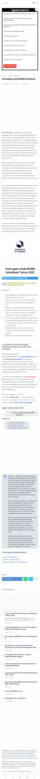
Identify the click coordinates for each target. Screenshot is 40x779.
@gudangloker (17, 359)
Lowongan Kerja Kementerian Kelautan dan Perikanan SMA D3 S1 (20, 665)
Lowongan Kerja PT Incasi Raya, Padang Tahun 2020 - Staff (21, 674)
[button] (5, 3)
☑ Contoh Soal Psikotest (16, 423)
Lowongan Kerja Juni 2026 (13, 771)
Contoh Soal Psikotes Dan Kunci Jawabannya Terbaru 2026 (21, 614)
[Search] (37, 3)
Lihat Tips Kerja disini (13, 768)
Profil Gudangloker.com (13, 691)
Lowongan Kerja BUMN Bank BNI (13, 31)
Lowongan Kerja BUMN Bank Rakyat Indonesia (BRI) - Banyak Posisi (20, 26)
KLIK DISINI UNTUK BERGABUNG (20, 403)
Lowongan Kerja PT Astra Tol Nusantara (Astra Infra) (19, 55)
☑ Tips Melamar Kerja (15, 425)
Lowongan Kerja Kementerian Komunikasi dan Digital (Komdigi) (17, 19)
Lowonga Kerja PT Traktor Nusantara (14, 50)
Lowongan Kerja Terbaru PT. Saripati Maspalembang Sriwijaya (18, 656)
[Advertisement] (20, 109)
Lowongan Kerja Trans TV (11, 36)
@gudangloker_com (28, 357)
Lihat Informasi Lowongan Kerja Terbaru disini (25, 758)
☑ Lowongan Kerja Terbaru (17, 428)
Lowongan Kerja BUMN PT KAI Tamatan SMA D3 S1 (19, 14)
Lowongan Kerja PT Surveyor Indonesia (15, 41)
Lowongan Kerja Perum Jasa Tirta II (14, 45)
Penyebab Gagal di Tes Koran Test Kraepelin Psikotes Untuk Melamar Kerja (21, 628)
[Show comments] (34, 776)
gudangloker (14, 557)
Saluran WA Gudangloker (19, 562)
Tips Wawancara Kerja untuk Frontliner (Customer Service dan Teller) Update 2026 (20, 646)
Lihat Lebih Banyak (10, 66)
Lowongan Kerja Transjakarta (12, 59)
